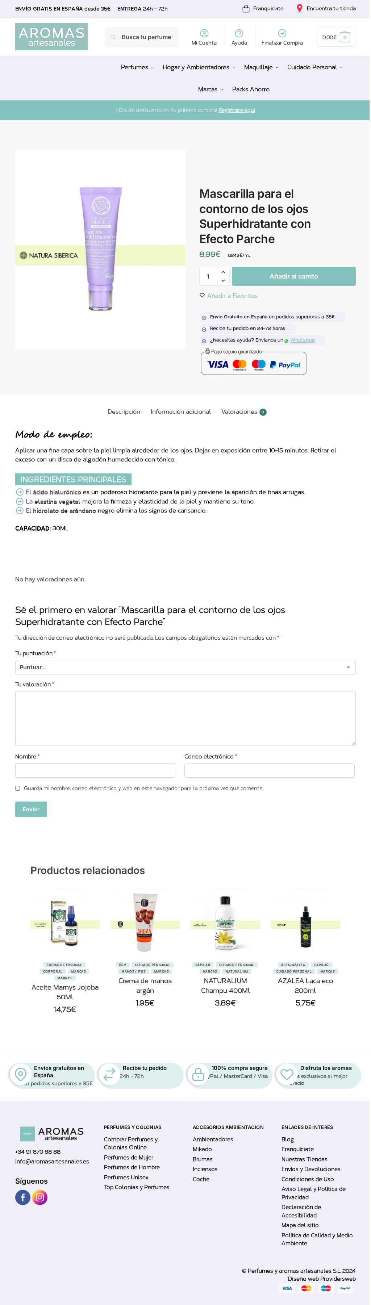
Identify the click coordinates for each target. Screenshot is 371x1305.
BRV (122, 965)
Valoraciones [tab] (242, 411)
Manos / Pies (133, 971)
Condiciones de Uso (308, 1179)
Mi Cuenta (204, 43)
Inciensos (205, 1169)
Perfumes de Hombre (132, 1167)
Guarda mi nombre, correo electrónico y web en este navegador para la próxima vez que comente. (143, 788)
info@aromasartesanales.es (52, 1161)
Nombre (27, 756)
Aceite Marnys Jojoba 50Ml (65, 992)
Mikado (202, 1149)
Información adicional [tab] (181, 411)
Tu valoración (34, 684)
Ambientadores (213, 1139)
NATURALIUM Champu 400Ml (225, 986)
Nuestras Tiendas (305, 1159)
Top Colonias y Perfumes (137, 1187)
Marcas (78, 971)
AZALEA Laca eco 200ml (305, 986)
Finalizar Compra (282, 43)
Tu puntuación (35, 653)
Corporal (53, 971)
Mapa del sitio (300, 1225)
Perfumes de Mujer (128, 1157)
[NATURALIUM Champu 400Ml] (225, 922)
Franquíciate (298, 1149)
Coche (201, 1179)
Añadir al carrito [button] (64, 1026)
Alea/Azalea (293, 965)
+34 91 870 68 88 (38, 1152)
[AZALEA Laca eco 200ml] (305, 922)
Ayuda (239, 43)
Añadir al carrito (294, 276)
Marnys (65, 978)
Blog (288, 1139)
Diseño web (304, 1279)
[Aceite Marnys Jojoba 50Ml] (65, 922)
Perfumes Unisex (126, 1177)
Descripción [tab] (124, 411)
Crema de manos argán (145, 986)
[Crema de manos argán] (145, 922)
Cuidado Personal (64, 965)
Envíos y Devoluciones (311, 1169)
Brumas (203, 1159)
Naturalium (237, 971)
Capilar (203, 965)
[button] (336, 37)
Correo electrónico (210, 756)
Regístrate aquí (236, 110)
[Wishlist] (88, 924)
